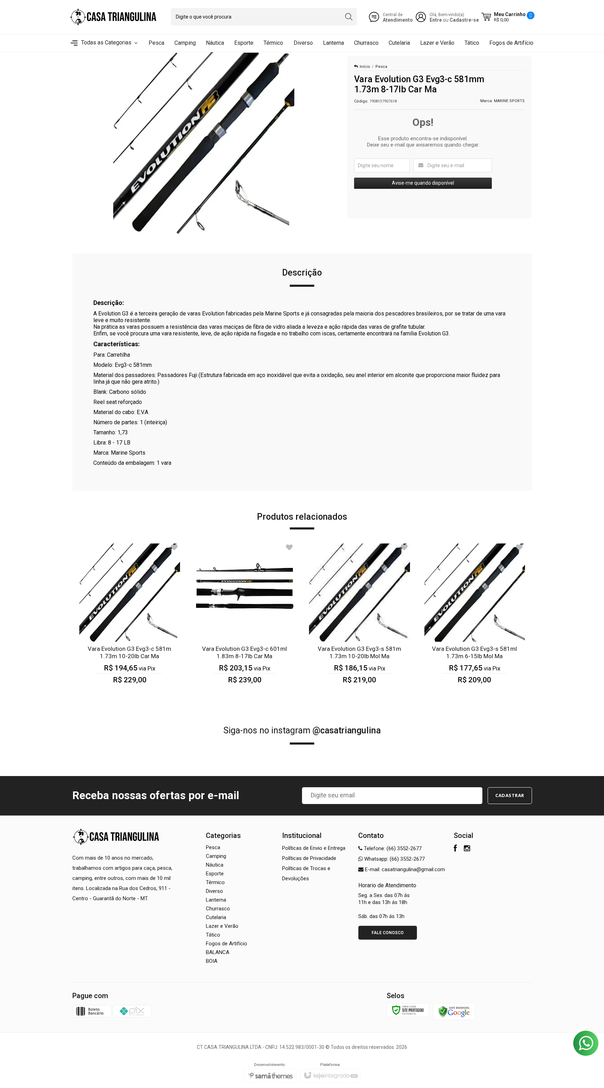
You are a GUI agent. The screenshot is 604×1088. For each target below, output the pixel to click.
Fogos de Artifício (226, 943)
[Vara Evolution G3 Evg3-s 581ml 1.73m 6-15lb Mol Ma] (474, 617)
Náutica (214, 865)
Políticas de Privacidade (309, 858)
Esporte (215, 873)
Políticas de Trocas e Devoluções (306, 873)
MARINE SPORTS (509, 101)
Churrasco (218, 908)
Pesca (381, 66)
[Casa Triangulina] (113, 16)
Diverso (214, 891)
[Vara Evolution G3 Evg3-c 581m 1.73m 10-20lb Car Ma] (130, 617)
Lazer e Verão (222, 926)
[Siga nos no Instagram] (467, 849)
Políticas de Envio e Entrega (313, 848)
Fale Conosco (388, 932)
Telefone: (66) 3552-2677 (392, 848)
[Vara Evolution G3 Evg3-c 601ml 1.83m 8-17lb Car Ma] (244, 617)
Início (365, 66)
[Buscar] (349, 17)
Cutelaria (216, 917)
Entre (436, 20)
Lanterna (216, 900)
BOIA (211, 961)
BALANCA (217, 952)
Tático (213, 935)
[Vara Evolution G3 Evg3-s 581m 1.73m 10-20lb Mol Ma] (359, 617)
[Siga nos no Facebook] (455, 849)
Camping (216, 856)
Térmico (215, 882)
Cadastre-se (464, 20)
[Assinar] (510, 795)
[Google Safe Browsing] (454, 1011)
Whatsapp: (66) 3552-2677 (394, 859)
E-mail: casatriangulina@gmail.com (404, 869)
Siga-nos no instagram (302, 730)
